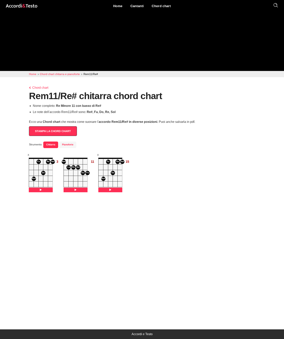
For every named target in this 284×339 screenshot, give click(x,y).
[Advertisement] (142, 42)
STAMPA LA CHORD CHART (53, 131)
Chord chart (39, 87)
